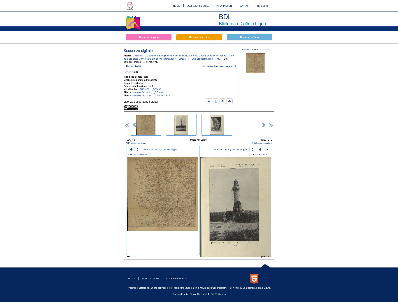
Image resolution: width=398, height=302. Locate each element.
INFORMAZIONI (224, 5)
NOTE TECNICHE (150, 278)
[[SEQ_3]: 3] (216, 125)
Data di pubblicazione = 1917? (207, 58)
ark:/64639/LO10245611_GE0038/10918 (150, 95)
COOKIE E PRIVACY (176, 278)
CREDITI (130, 278)
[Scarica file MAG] (216, 101)
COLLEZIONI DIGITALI (198, 5)
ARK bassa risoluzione (136, 142)
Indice (255, 49)
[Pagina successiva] (267, 149)
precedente (213, 66)
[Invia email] (223, 101)
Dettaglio (245, 49)
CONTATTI (244, 5)
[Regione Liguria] (130, 4)
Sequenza (265, 49)
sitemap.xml (263, 5)
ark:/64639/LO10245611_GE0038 (146, 92)
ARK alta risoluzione (137, 154)
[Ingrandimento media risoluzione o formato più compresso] (138, 149)
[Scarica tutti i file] (209, 101)
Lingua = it (184, 58)
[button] (134, 125)
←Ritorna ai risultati (132, 66)
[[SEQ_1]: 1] (146, 125)
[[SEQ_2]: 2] (181, 125)
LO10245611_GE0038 (150, 89)
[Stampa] (229, 101)
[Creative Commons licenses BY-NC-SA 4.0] (131, 106)
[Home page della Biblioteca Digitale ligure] (133, 15)
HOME (176, 5)
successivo (225, 66)
